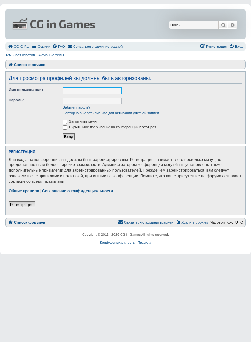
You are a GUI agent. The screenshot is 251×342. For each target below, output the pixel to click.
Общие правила (24, 191)
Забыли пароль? (76, 107)
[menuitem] (18, 46)
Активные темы (51, 55)
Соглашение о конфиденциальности (77, 191)
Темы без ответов (20, 55)
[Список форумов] (85, 24)
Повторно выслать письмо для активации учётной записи (111, 113)
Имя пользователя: (26, 90)
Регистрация (22, 204)
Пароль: (16, 100)
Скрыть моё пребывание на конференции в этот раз (112, 127)
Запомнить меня (82, 121)
